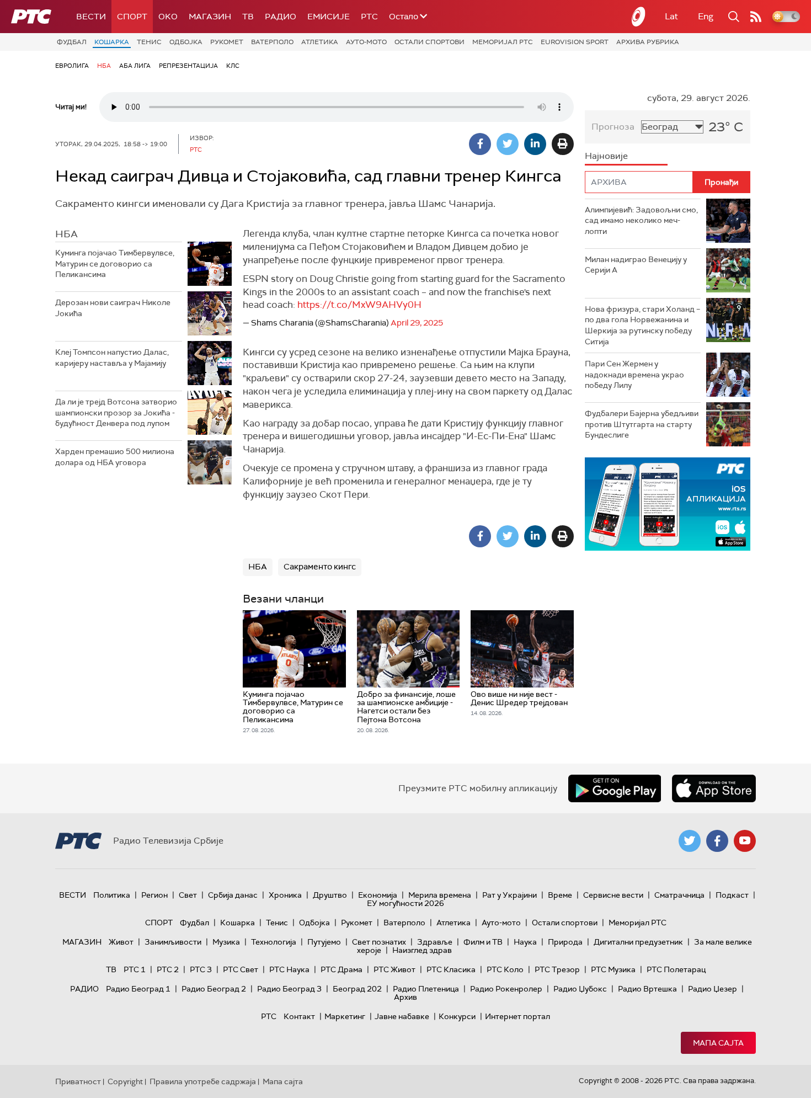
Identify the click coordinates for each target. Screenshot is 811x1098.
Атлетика (319, 42)
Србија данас (233, 895)
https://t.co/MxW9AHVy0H (359, 305)
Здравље (434, 942)
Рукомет (226, 42)
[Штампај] (563, 144)
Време (560, 895)
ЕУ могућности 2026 (405, 903)
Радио (280, 16)
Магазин (210, 16)
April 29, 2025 (417, 322)
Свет (188, 895)
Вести (91, 16)
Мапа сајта (718, 1043)
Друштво (330, 895)
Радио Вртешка (647, 989)
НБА (104, 66)
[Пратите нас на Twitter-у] (690, 841)
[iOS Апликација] (667, 504)
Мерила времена (439, 895)
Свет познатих (379, 942)
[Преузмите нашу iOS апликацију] (714, 788)
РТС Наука (289, 969)
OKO (168, 16)
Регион (154, 895)
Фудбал (72, 42)
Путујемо (324, 942)
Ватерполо (272, 42)
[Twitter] (508, 144)
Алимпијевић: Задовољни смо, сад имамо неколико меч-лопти (641, 220)
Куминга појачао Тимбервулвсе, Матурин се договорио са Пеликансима (114, 263)
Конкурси (457, 1016)
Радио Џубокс (580, 989)
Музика (226, 942)
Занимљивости (173, 942)
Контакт (299, 1016)
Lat (671, 16)
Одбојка (185, 42)
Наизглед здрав (422, 950)
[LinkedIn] (535, 144)
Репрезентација (188, 66)
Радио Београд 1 (138, 989)
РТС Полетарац (676, 969)
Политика (111, 895)
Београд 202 (357, 989)
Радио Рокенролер (506, 989)
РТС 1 (135, 969)
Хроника (285, 895)
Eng (705, 16)
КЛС (232, 66)
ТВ (248, 16)
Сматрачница (679, 895)
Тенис (149, 42)
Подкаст (732, 895)
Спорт (132, 16)
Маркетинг (344, 1016)
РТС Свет (240, 969)
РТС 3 (201, 969)
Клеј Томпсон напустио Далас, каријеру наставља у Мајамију (112, 357)
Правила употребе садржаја (203, 1081)
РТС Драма (341, 969)
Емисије (328, 16)
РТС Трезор (557, 969)
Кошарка (111, 42)
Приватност (78, 1081)
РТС (369, 16)
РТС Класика (451, 969)
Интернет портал (517, 1016)
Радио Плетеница (426, 989)
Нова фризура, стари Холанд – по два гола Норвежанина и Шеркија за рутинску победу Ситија (642, 325)
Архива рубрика (647, 42)
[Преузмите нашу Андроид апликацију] (614, 788)
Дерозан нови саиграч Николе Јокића (112, 307)
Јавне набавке (402, 1016)
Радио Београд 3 (289, 989)
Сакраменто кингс (320, 566)
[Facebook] (480, 144)
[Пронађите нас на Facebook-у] (717, 841)
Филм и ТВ (483, 942)
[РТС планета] (638, 16)
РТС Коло (505, 969)
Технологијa (273, 942)
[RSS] (756, 16)
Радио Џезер (712, 989)
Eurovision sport (575, 42)
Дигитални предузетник (638, 942)
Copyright (125, 1081)
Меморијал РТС (502, 42)
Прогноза (612, 126)
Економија (377, 895)
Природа (565, 942)
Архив (405, 997)
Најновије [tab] (606, 156)
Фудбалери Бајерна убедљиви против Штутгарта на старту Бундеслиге (641, 424)
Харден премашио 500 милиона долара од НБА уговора (114, 456)
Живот (121, 942)
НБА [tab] (66, 234)
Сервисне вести (613, 895)
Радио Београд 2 (214, 989)
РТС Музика (613, 969)
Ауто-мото (366, 42)
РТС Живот (394, 969)
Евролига (72, 66)
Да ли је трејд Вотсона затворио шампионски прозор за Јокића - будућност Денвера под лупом (116, 412)
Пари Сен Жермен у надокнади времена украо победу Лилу (634, 374)
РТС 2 (168, 969)
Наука (525, 942)
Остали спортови (429, 42)
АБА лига (135, 66)
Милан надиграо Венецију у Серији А (636, 264)
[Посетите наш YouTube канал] (745, 841)
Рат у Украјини (509, 895)
